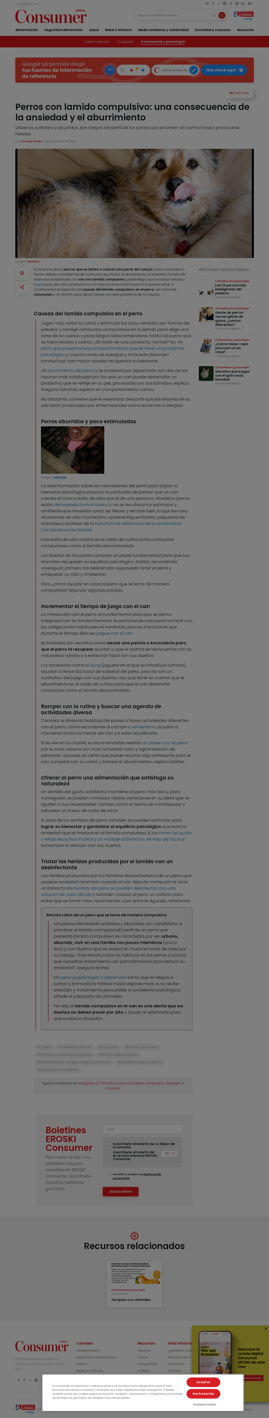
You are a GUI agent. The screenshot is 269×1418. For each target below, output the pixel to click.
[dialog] (143, 1392)
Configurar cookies (204, 1404)
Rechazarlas (203, 1394)
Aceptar (203, 1382)
